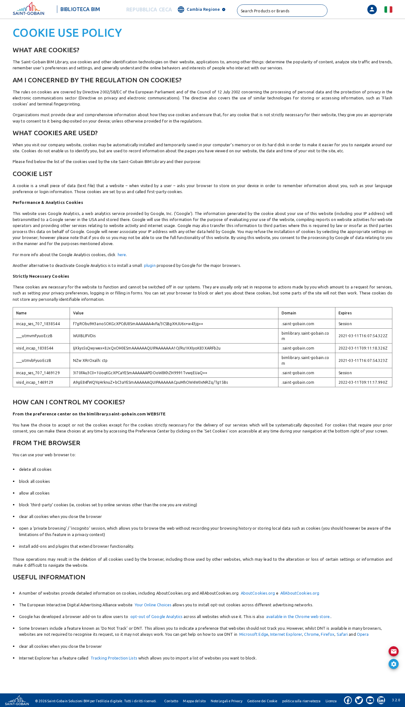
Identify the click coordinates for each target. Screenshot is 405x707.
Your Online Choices (153, 605)
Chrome (311, 634)
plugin (150, 265)
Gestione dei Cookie (262, 701)
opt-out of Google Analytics (156, 616)
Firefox (327, 634)
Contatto (171, 701)
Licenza (331, 701)
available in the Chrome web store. (298, 616)
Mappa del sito (194, 701)
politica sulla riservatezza (301, 701)
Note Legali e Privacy (226, 701)
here (122, 254)
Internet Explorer (286, 634)
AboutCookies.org (257, 593)
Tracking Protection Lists (113, 658)
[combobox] (282, 10)
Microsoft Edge (253, 634)
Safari (342, 634)
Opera (363, 634)
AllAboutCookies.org (299, 593)
